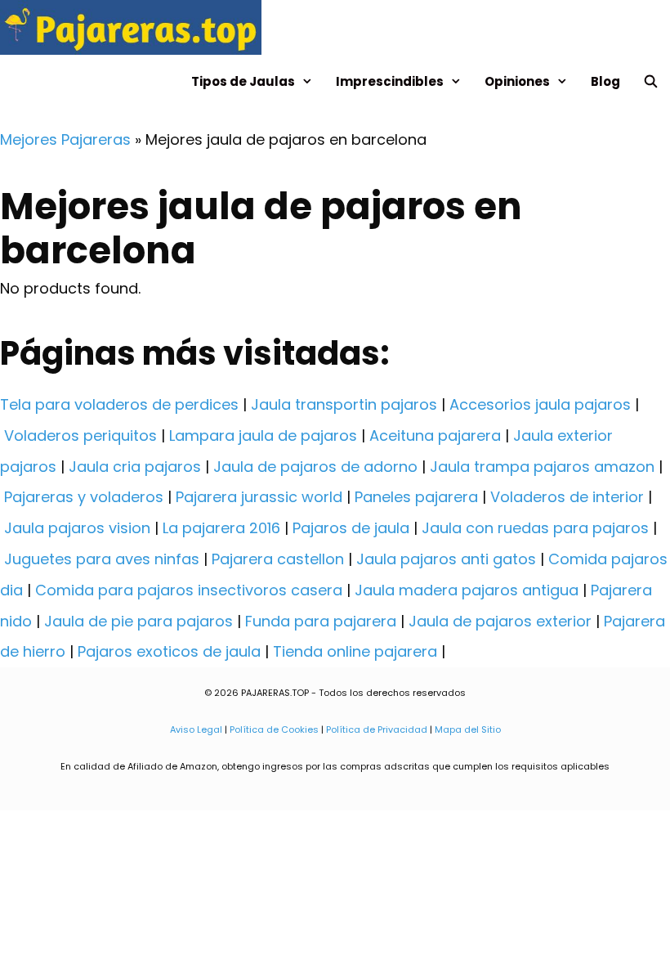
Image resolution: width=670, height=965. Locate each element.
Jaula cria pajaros (135, 466)
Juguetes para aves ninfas (101, 559)
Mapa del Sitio (468, 729)
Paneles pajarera (416, 497)
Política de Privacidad (376, 729)
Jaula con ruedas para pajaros (535, 528)
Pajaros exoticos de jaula (169, 651)
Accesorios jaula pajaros (540, 404)
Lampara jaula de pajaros (263, 435)
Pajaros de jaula (351, 528)
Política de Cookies (274, 729)
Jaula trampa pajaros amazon (542, 466)
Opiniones (517, 81)
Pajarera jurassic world (259, 497)
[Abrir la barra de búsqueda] (651, 81)
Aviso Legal (196, 729)
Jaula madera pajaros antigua (466, 590)
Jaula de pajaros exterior (500, 621)
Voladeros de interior (567, 497)
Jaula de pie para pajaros (138, 621)
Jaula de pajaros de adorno (315, 466)
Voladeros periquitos (80, 435)
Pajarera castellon (278, 559)
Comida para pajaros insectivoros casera (188, 590)
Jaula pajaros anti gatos (446, 559)
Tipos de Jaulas (243, 81)
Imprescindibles (390, 81)
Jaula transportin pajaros (344, 404)
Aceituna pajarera (435, 435)
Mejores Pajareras (65, 139)
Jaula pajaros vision (77, 528)
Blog (605, 81)
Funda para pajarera (320, 621)
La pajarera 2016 (221, 528)
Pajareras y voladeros (83, 497)
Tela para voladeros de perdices (119, 404)
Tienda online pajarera (355, 651)
